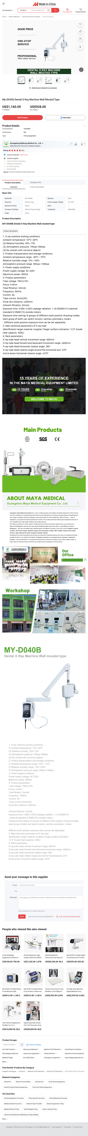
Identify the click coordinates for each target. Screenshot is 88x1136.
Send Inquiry (22, 117)
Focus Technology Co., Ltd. (29, 1127)
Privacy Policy (78, 1127)
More (4, 1119)
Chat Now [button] (67, 118)
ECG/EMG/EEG (28, 1057)
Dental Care (39, 1082)
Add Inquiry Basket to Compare (44, 88)
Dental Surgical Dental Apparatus (16, 1087)
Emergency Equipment (52, 1057)
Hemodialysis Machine (10, 1053)
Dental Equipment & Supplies (31, 17)
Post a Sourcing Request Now (68, 916)
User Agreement (57, 1127)
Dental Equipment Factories (14, 1098)
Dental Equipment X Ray (55, 1104)
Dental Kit (7, 1082)
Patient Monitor (49, 1053)
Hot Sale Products (8, 1049)
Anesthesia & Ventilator (73, 1049)
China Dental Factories (37, 1098)
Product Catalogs (34, 1045)
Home (4, 17)
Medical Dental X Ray (11, 1109)
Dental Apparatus (48, 17)
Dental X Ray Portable (34, 1104)
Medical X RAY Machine (52, 1049)
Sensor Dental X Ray (50, 1109)
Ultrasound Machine (30, 1049)
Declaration (67, 1127)
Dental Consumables (23, 1082)
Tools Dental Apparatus (56, 1082)
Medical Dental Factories (13, 1104)
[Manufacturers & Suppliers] (44, 4)
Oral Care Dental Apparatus (42, 1087)
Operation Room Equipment (75, 1053)
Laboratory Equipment (31, 1053)
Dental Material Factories (58, 1098)
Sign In (5, 172)
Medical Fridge (7, 1057)
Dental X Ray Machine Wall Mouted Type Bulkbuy (21, 1115)
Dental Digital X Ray (31, 1109)
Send (22, 916)
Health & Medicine (14, 17)
